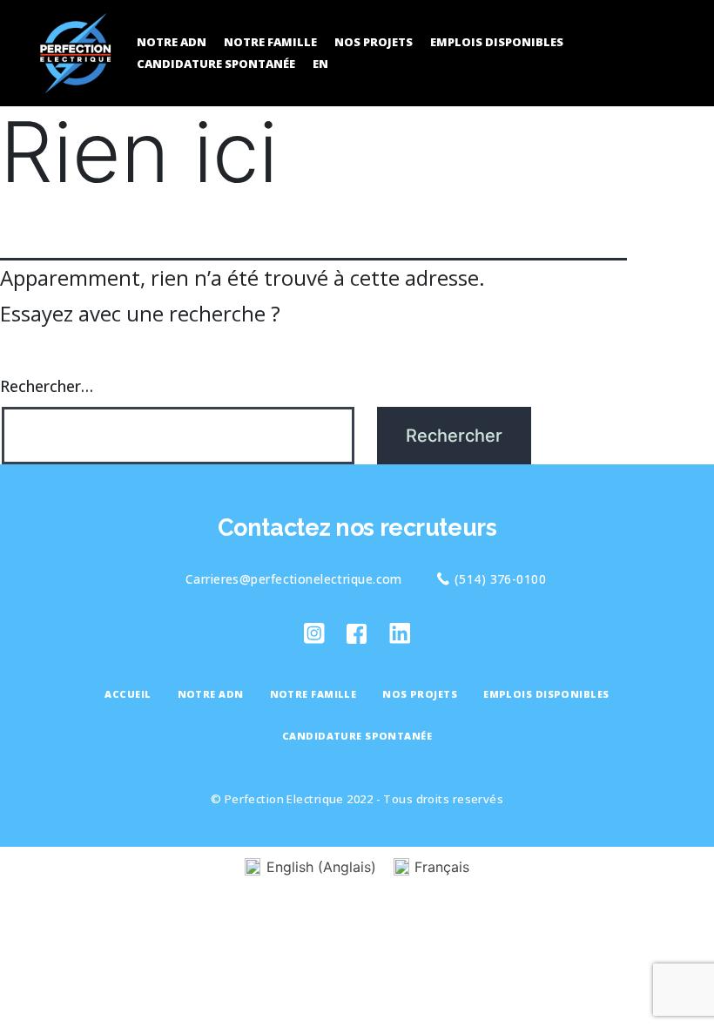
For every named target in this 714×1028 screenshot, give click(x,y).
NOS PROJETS (373, 42)
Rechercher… (46, 385)
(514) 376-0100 (500, 579)
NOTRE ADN (171, 42)
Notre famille (270, 42)
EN (320, 63)
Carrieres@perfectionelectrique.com (293, 579)
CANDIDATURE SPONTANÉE (216, 63)
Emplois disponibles (496, 42)
